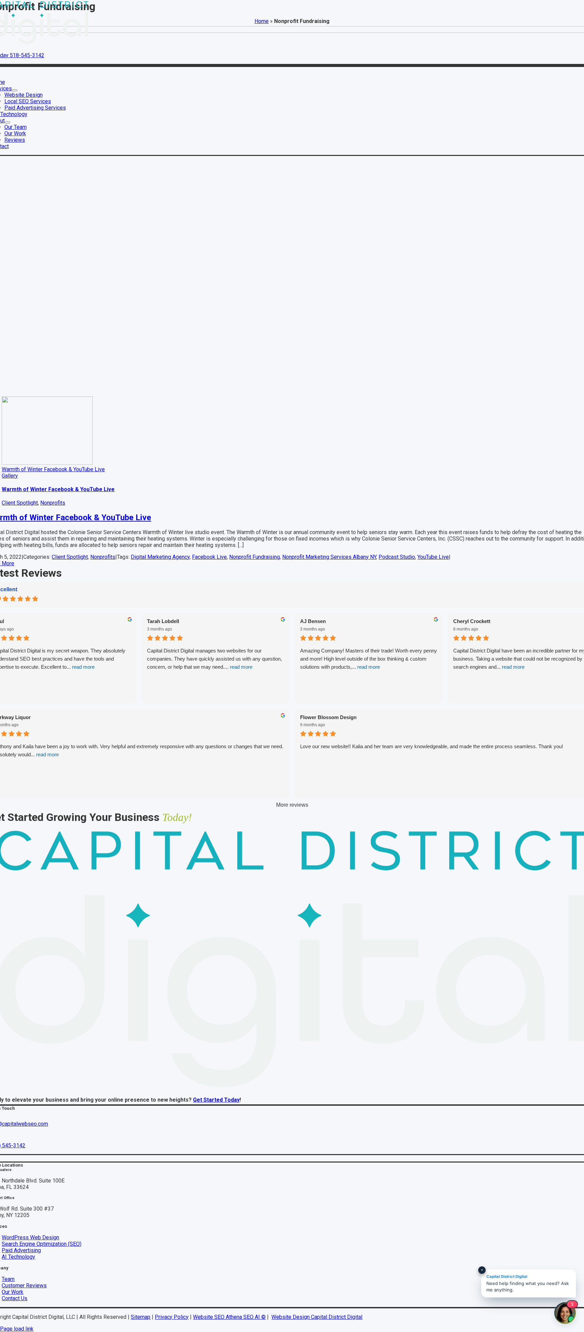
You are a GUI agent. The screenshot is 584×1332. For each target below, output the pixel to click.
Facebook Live (209, 557)
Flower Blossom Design (328, 717)
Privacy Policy (172, 1317)
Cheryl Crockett (471, 621)
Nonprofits (52, 503)
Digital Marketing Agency (160, 557)
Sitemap (140, 1317)
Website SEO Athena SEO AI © (229, 1317)
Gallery (10, 476)
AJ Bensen (313, 621)
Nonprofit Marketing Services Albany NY (329, 557)
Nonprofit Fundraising (254, 557)
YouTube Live (433, 557)
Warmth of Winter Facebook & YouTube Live (53, 469)
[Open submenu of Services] (14, 90)
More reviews (292, 805)
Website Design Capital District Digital (316, 1317)
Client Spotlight (20, 503)
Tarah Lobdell (163, 621)
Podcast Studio (397, 557)
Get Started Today (216, 1100)
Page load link (16, 1329)
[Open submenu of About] (7, 122)
